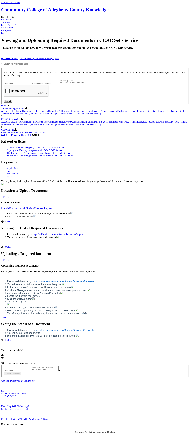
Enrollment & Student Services (102, 111)
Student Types (26, 113)
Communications (79, 111)
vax (9, 171)
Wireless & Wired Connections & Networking (79, 113)
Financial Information (11, 132)
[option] (95, 19)
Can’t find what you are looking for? (18, 381)
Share (15, 135)
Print (6, 135)
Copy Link (26, 135)
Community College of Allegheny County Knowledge (55, 9)
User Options (7, 129)
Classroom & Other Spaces (35, 111)
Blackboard (16, 111)
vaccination (12, 173)
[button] (95, 17)
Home (4, 105)
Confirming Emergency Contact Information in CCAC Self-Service (38, 153)
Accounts (5, 111)
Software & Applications (12, 108)
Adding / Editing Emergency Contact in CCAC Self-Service (35, 147)
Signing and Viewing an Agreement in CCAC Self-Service (34, 150)
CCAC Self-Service (10, 119)
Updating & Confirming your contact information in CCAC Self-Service (41, 155)
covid (9, 176)
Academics (27, 132)
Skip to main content (10, 2)
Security (151, 111)
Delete (6, 197)
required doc (13, 168)
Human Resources (138, 111)
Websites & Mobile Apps (45, 113)
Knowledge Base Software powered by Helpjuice (95, 432)
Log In (4, 33)
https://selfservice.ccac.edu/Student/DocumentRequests (27, 208)
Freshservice (123, 111)
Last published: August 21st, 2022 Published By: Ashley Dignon (31, 59)
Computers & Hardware (59, 111)
